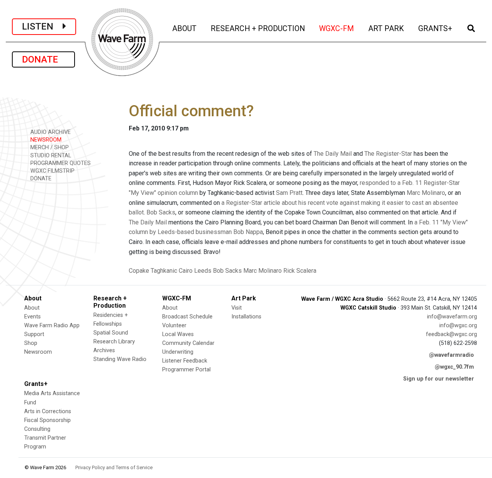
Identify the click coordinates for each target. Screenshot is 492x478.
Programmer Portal (186, 369)
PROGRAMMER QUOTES (60, 163)
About (32, 308)
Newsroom (38, 352)
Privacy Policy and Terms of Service (114, 467)
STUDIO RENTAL (50, 155)
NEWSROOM (45, 140)
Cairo (186, 270)
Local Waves (178, 334)
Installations (246, 316)
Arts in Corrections (47, 411)
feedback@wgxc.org (451, 334)
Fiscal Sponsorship (47, 420)
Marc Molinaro (426, 192)
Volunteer (174, 325)
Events (32, 316)
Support (34, 334)
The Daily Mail (333, 153)
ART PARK (386, 28)
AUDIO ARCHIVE (50, 132)
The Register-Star (388, 153)
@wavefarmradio (451, 355)
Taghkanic (164, 270)
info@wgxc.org (458, 325)
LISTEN (42, 26)
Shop (30, 343)
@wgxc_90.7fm (454, 367)
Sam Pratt (289, 192)
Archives (104, 350)
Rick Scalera (299, 270)
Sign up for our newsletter (438, 379)
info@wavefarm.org (452, 316)
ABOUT (184, 28)
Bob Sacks (160, 212)
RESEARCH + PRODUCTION (258, 28)
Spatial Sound (110, 333)
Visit (236, 308)
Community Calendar (188, 343)
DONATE (43, 59)
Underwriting (177, 352)
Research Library (114, 341)
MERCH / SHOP (49, 147)
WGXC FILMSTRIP (52, 171)
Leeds (202, 270)
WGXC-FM (337, 28)
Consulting (37, 429)
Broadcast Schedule (187, 316)
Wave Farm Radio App (52, 325)
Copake (139, 270)
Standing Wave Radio (119, 359)
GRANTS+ (435, 28)
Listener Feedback (184, 361)
